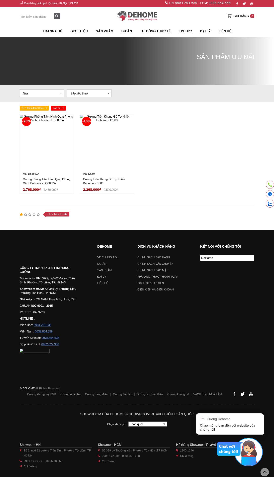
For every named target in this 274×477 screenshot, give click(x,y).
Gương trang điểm (97, 394)
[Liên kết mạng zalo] (270, 204)
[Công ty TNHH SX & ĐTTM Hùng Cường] (45, 249)
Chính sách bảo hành (153, 257)
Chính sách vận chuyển (155, 263)
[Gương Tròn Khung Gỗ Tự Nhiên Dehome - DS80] (107, 142)
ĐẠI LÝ (205, 31)
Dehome (104, 246)
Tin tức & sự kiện (150, 283)
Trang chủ (52, 31)
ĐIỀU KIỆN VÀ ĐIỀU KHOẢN (155, 289)
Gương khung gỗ (178, 394)
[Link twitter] (244, 3)
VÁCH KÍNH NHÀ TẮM (207, 394)
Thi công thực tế (155, 31)
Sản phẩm (104, 270)
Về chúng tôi (107, 257)
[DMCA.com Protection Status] (212, 270)
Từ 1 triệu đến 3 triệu (32, 108)
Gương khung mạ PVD (41, 394)
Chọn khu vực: (116, 424)
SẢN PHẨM (104, 31)
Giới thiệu (79, 31)
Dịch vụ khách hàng (156, 246)
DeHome (207, 258)
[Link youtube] (251, 3)
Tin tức (185, 31)
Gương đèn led (122, 394)
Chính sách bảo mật (152, 270)
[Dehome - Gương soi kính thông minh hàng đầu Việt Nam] (137, 16)
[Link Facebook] (237, 3)
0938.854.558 (220, 3)
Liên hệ (225, 31)
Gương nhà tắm (70, 394)
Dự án (126, 31)
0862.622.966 (50, 344)
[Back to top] (265, 472)
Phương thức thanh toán (157, 276)
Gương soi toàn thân (150, 394)
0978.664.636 (50, 338)
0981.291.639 (186, 3)
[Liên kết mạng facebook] (270, 195)
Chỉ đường (30, 466)
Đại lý (101, 276)
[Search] (57, 16)
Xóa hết (57, 108)
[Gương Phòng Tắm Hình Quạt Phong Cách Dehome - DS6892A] (47, 142)
